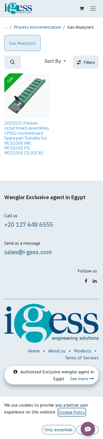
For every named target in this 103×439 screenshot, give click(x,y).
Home (34, 351)
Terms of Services (82, 357)
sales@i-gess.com (28, 252)
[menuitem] (22, 43)
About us (57, 351)
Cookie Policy (72, 412)
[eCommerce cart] (81, 8)
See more (79, 378)
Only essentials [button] (58, 429)
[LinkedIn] (95, 280)
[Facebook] (86, 280)
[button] (12, 62)
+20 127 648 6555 (28, 224)
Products (82, 351)
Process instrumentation (37, 27)
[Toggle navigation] (93, 8)
